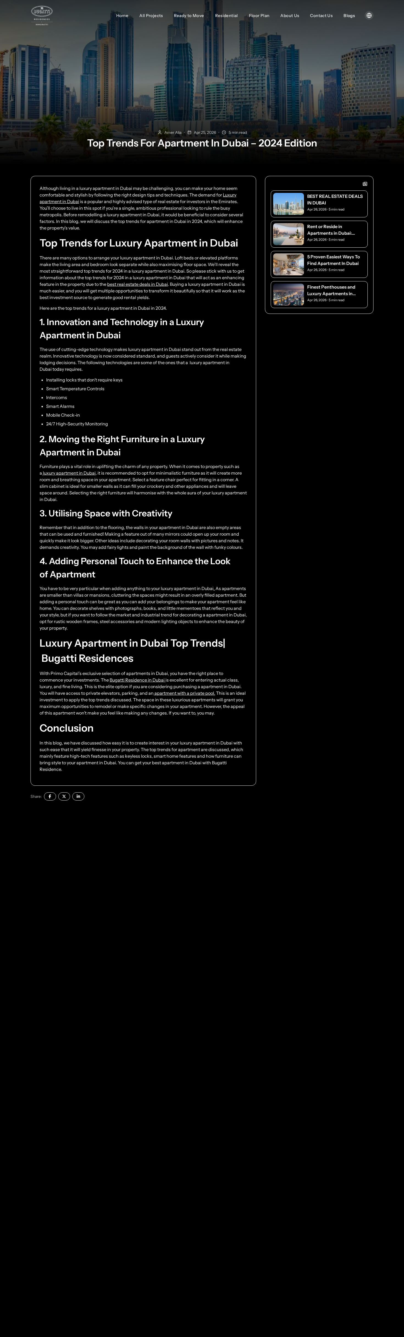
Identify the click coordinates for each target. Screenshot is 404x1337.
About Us (289, 15)
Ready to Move (189, 15)
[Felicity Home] (42, 15)
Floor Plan (259, 15)
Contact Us (321, 15)
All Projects (151, 15)
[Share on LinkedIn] (78, 796)
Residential (226, 15)
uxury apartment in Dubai (188, 588)
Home (122, 15)
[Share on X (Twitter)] (64, 796)
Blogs (349, 15)
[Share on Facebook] (50, 796)
